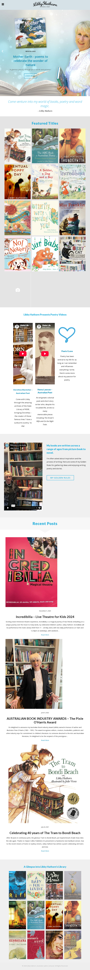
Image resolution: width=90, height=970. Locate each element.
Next (87, 51)
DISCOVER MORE (30, 78)
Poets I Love (67, 351)
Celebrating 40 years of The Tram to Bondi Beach (45, 833)
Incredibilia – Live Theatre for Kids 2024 (45, 617)
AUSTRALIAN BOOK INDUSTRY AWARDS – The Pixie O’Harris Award (45, 720)
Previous (2, 51)
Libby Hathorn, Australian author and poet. (41, 966)
